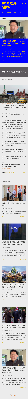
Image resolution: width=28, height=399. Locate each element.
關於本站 (9, 12)
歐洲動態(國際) (9, 5)
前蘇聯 (10, 172)
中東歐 (6, 172)
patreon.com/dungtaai (7, 168)
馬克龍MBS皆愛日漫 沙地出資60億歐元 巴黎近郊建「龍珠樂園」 (13, 286)
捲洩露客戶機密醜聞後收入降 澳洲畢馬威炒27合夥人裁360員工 (13, 243)
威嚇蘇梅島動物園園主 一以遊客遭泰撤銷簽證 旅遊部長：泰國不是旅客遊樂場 (13, 43)
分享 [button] (3, 60)
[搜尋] (22, 2)
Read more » (23, 216)
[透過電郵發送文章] (13, 172)
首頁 (3, 12)
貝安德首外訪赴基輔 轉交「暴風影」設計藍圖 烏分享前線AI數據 (13, 326)
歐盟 (15, 12)
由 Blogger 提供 (14, 395)
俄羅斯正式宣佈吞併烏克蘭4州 (8, 103)
